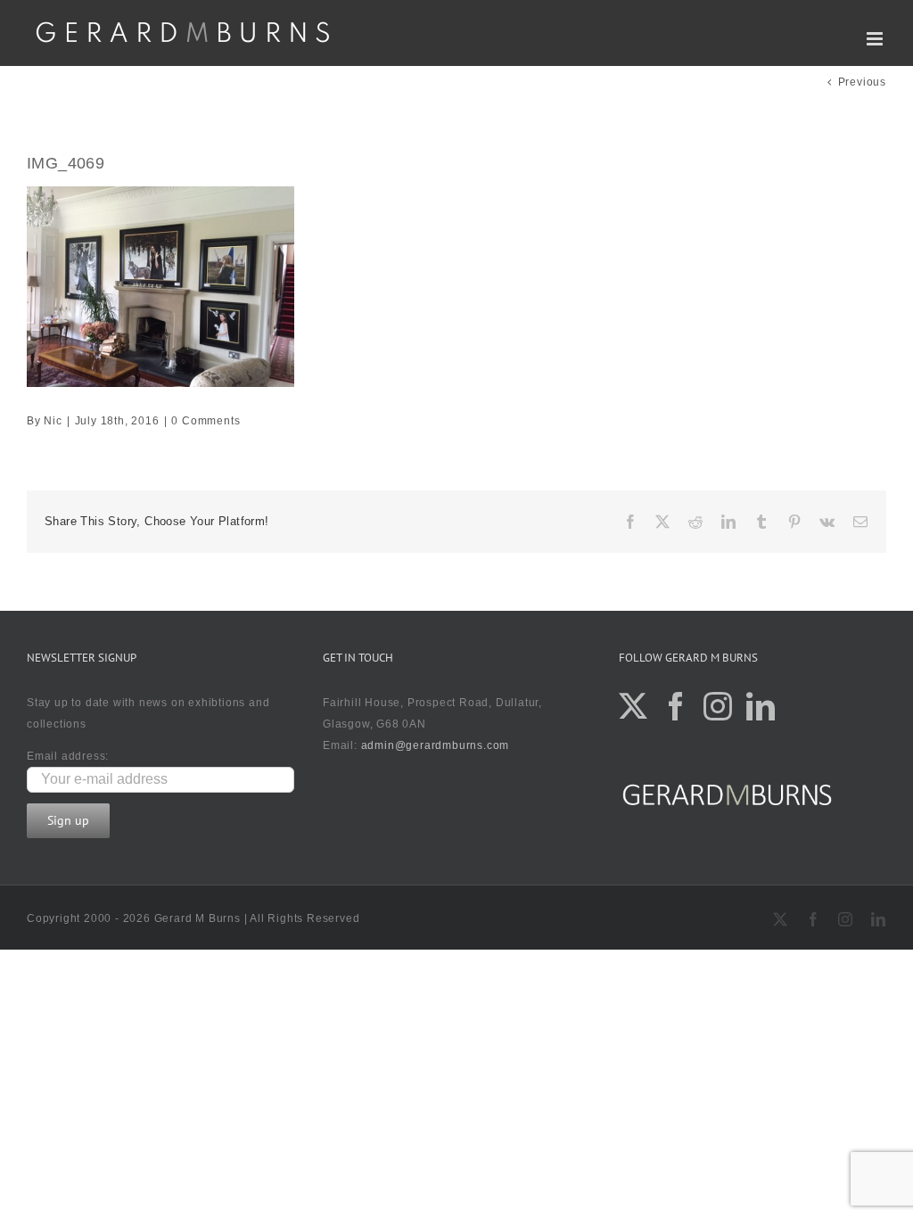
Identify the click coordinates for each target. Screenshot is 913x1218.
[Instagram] (718, 706)
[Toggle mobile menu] (876, 38)
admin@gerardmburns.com (435, 745)
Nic (53, 421)
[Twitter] (633, 706)
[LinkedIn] (761, 706)
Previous (862, 82)
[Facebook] (676, 706)
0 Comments (205, 421)
